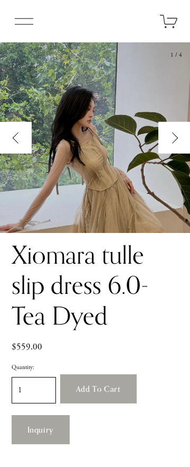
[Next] (174, 138)
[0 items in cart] (169, 21)
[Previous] (16, 138)
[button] (98, 388)
